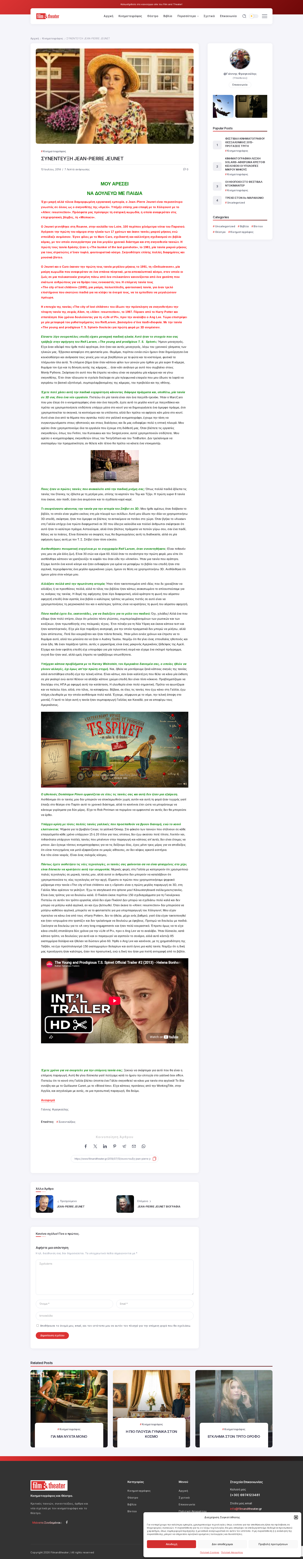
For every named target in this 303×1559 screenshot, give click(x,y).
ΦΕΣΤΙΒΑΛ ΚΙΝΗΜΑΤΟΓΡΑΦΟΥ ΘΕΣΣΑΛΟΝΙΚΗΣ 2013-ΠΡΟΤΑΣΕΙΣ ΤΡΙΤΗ (245, 142)
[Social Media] (66, 1522)
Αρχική (35, 38)
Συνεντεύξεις (67, 1121)
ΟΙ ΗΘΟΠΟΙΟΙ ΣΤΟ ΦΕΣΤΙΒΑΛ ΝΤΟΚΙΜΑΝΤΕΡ (243, 183)
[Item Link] (69, 1408)
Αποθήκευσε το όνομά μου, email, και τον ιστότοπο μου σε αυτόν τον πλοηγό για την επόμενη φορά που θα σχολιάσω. (115, 1325)
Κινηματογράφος (52, 38)
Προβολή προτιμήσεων (273, 1544)
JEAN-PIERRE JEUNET (71, 1206)
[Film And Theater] (48, 16)
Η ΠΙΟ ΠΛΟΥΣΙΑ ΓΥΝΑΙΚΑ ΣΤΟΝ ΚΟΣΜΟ (151, 1434)
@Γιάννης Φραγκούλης (240, 73)
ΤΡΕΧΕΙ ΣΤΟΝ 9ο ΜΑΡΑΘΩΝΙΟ (244, 197)
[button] (296, 1517)
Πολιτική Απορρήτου (232, 1552)
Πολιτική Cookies (209, 1552)
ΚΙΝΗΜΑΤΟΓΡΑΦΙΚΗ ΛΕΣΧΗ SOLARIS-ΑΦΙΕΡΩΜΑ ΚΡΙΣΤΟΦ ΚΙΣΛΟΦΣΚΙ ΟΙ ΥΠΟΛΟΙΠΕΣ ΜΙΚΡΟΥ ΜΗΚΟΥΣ (245, 164)
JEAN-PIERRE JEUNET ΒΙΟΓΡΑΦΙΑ (158, 1206)
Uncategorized (225, 226)
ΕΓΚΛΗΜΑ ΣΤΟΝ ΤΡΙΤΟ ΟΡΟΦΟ (234, 1436)
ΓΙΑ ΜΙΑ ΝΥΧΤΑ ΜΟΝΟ (69, 1436)
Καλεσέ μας (238, 1489)
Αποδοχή (171, 1544)
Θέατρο (220, 232)
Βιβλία (244, 226)
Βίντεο (258, 226)
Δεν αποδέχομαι (222, 1544)
